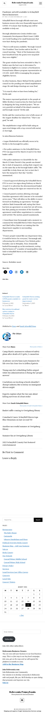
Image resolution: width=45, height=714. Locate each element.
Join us (5, 549)
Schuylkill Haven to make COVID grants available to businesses (11, 299)
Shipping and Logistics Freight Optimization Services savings (22, 711)
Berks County (8, 552)
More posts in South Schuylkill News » (31, 406)
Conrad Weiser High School (14, 562)
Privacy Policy (8, 565)
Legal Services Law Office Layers (15, 572)
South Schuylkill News (28, 326)
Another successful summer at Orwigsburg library (21, 427)
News (14, 326)
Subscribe (9, 639)
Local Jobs (7, 579)
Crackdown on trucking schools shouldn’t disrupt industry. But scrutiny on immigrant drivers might (22, 385)
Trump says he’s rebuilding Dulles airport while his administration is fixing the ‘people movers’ (22, 373)
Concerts (6, 575)
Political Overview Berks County (15, 542)
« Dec (22, 615)
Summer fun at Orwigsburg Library (18, 435)
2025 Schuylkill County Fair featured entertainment (19, 443)
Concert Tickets (9, 582)
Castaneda (8, 536)
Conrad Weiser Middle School (15, 559)
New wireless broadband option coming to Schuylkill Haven (11, 311)
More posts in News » (36, 347)
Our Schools (7, 556)
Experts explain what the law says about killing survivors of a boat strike (20, 395)
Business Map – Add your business (16, 546)
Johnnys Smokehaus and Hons (16, 539)
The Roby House (10, 533)
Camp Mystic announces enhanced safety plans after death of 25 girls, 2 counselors (21, 352)
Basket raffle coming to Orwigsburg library (21, 410)
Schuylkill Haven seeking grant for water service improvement (31, 299)
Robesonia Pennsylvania (22, 2)
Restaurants (7, 529)
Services (6, 569)
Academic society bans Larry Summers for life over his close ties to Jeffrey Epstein (21, 362)
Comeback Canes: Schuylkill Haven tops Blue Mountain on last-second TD (20, 418)
